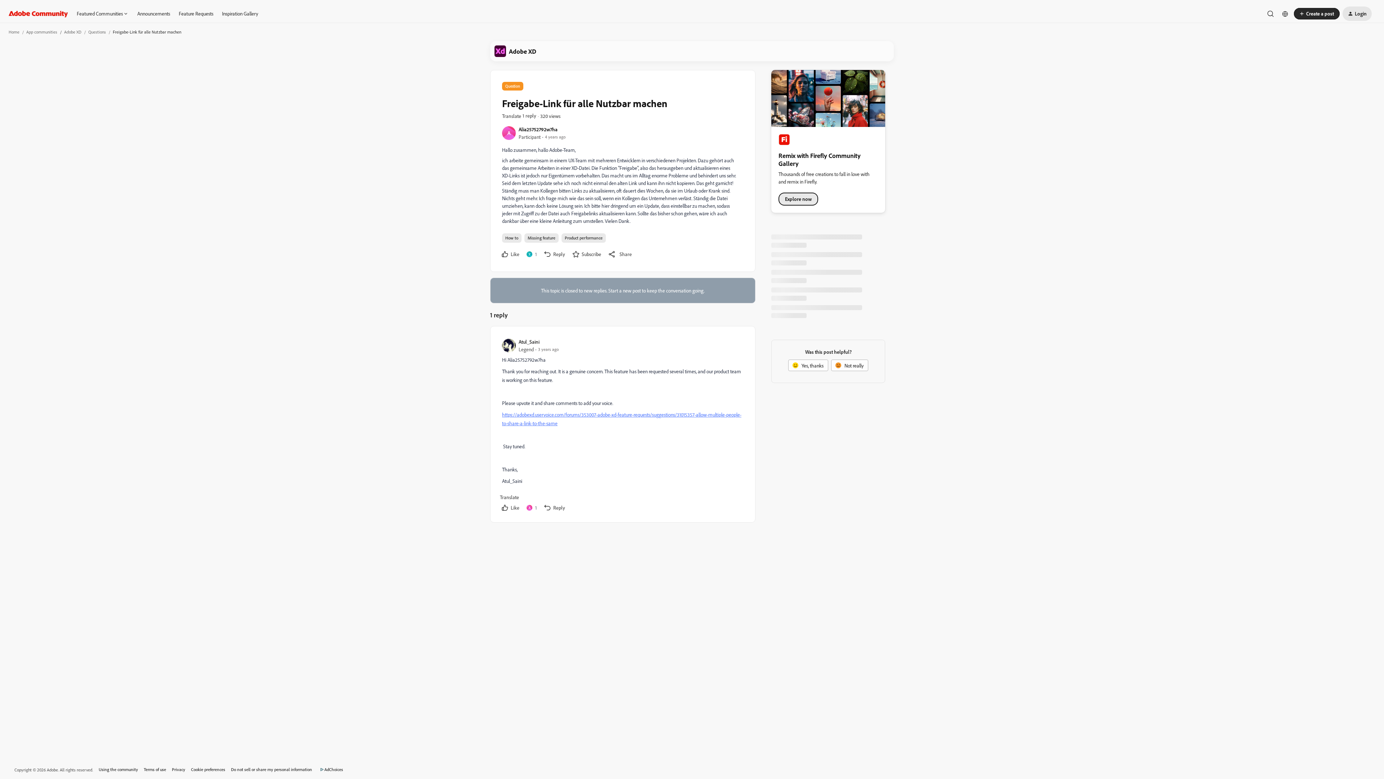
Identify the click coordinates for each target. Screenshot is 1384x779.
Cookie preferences (208, 769)
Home (14, 32)
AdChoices (333, 769)
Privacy (178, 769)
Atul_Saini (529, 342)
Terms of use (155, 769)
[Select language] (1285, 13)
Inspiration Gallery (240, 13)
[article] (622, 426)
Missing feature (541, 238)
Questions (97, 32)
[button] (1317, 13)
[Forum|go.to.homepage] (38, 13)
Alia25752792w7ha (538, 129)
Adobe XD (72, 32)
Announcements (153, 13)
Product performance (584, 238)
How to (511, 238)
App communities (41, 32)
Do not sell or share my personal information (271, 769)
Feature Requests (196, 13)
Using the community (118, 769)
